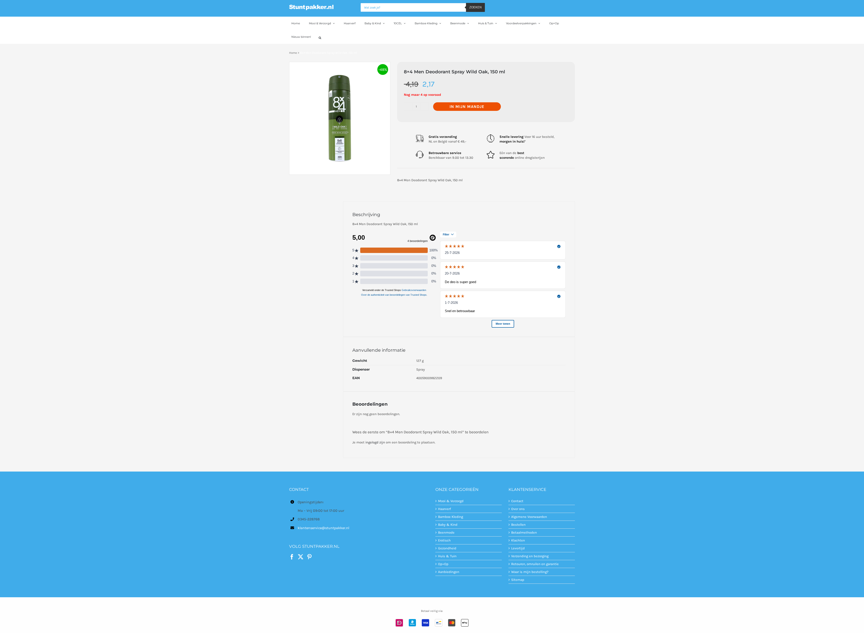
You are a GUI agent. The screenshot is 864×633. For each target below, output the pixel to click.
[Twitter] (300, 556)
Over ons (518, 509)
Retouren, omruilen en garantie (535, 564)
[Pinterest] (309, 556)
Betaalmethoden (524, 532)
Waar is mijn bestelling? (529, 572)
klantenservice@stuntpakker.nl (323, 528)
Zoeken (475, 7)
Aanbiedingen (448, 572)
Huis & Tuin (447, 556)
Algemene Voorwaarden (529, 517)
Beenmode (446, 532)
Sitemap (517, 580)
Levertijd (518, 548)
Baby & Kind (447, 525)
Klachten (518, 540)
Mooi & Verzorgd (451, 501)
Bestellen (518, 525)
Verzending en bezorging (530, 556)
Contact (517, 501)
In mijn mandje (467, 106)
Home (293, 52)
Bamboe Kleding (450, 517)
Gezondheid (447, 548)
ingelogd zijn (375, 442)
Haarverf (444, 509)
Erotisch (444, 540)
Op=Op (443, 564)
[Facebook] (292, 556)
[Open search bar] (320, 37)
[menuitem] (298, 23)
